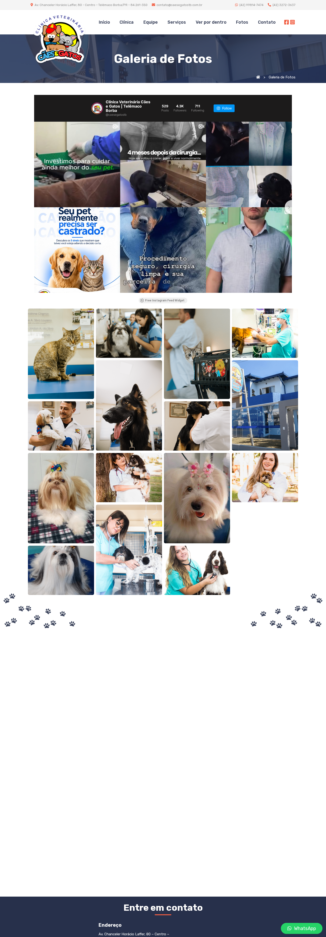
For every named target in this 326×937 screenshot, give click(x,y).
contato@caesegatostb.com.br (178, 5)
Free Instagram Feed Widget (164, 300)
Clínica (127, 22)
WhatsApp (304, 928)
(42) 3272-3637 (283, 5)
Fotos (242, 22)
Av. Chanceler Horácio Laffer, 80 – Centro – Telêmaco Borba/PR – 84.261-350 (90, 5)
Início (104, 22)
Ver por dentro (211, 22)
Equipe (150, 22)
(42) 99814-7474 (251, 5)
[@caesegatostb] (97, 108)
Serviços (177, 22)
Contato (267, 22)
